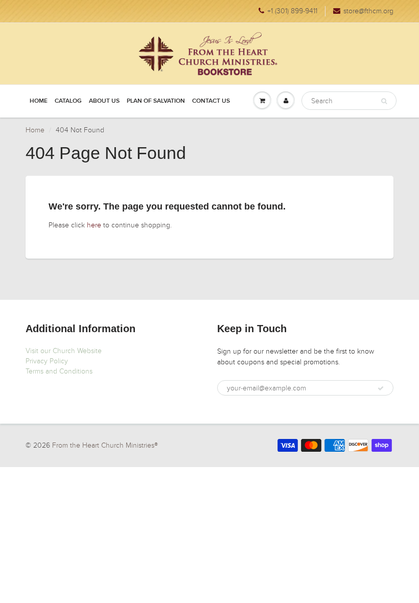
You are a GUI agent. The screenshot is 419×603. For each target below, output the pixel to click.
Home (39, 101)
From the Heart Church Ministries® (105, 445)
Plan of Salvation (156, 101)
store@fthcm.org (368, 11)
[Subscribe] (380, 388)
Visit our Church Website (64, 350)
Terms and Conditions (59, 371)
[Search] (384, 101)
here (94, 225)
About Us (104, 101)
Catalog (68, 101)
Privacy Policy (47, 361)
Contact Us (211, 101)
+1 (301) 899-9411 (292, 11)
